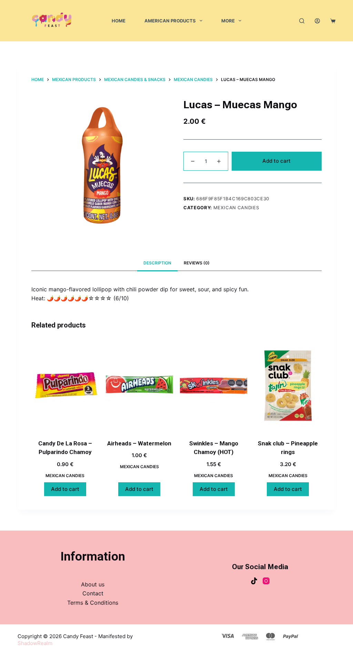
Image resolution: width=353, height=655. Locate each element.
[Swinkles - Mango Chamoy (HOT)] (213, 386)
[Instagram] (266, 580)
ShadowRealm (35, 643)
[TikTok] (254, 580)
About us (92, 584)
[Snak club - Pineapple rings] (287, 386)
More (228, 20)
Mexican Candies (236, 207)
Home (118, 20)
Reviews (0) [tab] (197, 262)
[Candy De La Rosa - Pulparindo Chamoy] (65, 386)
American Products (170, 20)
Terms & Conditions (92, 602)
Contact (92, 593)
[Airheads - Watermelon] (139, 386)
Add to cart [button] (65, 489)
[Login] (317, 20)
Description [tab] (157, 262)
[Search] (301, 20)
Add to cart (276, 161)
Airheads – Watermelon (139, 443)
